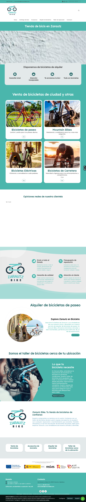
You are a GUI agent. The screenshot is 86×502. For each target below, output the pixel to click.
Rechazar (70, 498)
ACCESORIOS (17, 486)
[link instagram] (64, 1)
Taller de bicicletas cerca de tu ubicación (71, 448)
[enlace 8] (62, 154)
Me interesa (75, 335)
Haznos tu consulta (58, 395)
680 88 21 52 (9, 1)
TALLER (30, 486)
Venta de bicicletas (14, 447)
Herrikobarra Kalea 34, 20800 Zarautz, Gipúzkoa (51, 482)
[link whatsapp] (66, 1)
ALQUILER (24, 486)
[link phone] (85, 167)
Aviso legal (19, 494)
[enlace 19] (24, 113)
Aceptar (77, 498)
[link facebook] (62, 1)
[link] (12, 10)
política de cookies (44, 500)
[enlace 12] (62, 113)
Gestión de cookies (37, 494)
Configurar (62, 498)
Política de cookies (27, 494)
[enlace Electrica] (24, 154)
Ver (24, 136)
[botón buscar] (78, 10)
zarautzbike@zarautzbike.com (21, 1)
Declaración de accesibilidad (62, 494)
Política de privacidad (48, 494)
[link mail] (85, 169)
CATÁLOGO (9, 486)
